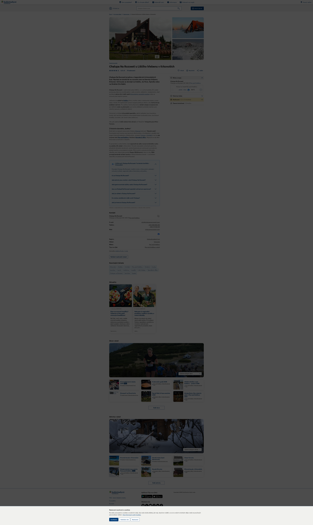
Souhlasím (114, 519)
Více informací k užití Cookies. (132, 515)
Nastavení (135, 519)
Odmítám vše (124, 519)
